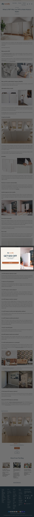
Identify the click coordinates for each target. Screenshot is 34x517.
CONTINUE (10, 262)
